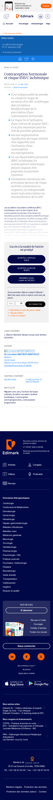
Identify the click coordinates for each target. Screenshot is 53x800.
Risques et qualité (11, 591)
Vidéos (11, 474)
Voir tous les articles (13, 33)
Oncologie (23, 23)
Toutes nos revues (38, 632)
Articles (11, 464)
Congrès (37, 464)
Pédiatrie (7, 567)
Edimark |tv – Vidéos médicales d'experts (22, 708)
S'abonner (27, 610)
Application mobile (26, 673)
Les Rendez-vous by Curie (15, 739)
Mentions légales (14, 787)
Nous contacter (26, 646)
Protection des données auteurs (22, 791)
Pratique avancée (11, 559)
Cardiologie (8, 503)
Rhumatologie (9, 571)
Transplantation (10, 579)
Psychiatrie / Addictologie (15, 563)
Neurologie (10, 380)
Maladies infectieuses (13, 527)
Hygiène (7, 587)
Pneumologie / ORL (12, 555)
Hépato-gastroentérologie (15, 523)
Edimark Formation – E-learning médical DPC (23, 713)
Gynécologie (9, 515)
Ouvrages (38, 624)
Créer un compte (17, 315)
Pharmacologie (10, 551)
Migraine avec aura (12, 391)
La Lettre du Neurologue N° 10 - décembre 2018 (12, 46)
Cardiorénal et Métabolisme (16, 507)
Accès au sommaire (13, 52)
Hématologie (37, 23)
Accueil (9, 23)
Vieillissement (9, 583)
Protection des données (35, 787)
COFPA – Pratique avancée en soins (19, 723)
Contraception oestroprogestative (16, 398)
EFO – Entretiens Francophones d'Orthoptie (23, 726)
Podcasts (38, 474)
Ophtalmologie (9, 547)
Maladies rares (10, 531)
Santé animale (9, 575)
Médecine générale (12, 535)
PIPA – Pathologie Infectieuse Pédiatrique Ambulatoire (22, 735)
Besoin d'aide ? (17, 313)
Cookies (42, 791)
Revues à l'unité (38, 620)
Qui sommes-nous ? (26, 666)
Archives (26, 669)
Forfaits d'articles (38, 628)
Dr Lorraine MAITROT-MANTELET (21, 354)
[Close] (2, 6)
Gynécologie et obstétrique (34, 381)
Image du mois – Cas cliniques (17, 710)
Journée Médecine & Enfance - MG (19, 728)
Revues (12, 483)
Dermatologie (9, 511)
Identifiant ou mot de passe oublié (25, 310)
